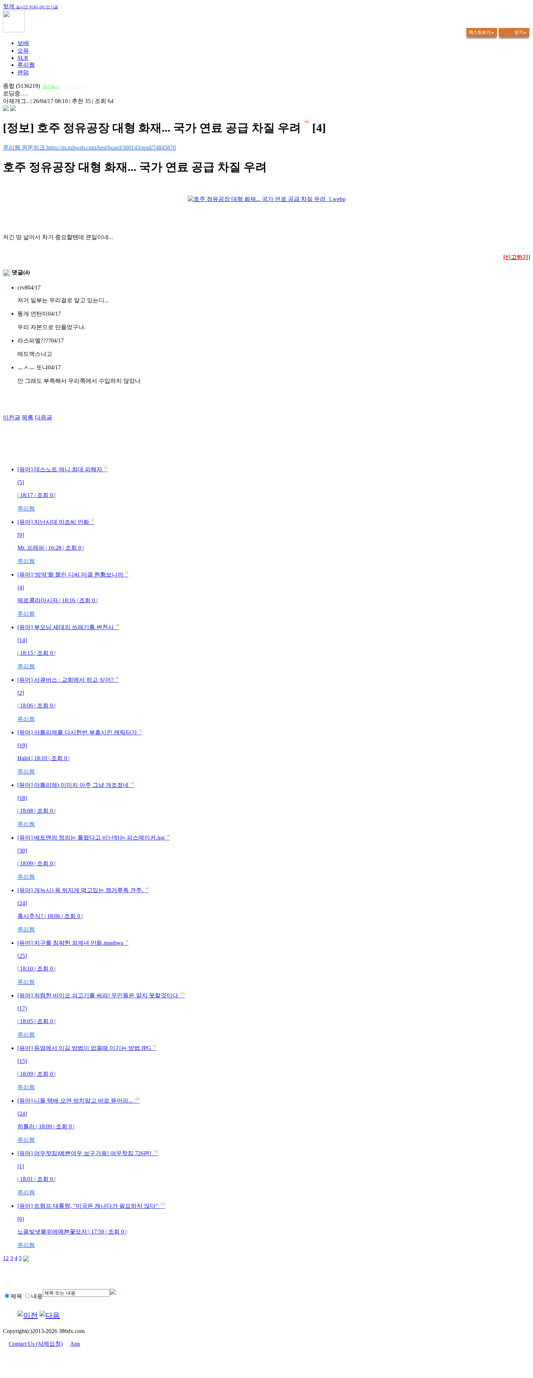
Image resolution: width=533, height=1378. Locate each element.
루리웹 (26, 65)
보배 (23, 43)
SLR (22, 58)
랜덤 (23, 72)
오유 (23, 51)
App (75, 1344)
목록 (27, 417)
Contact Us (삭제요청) (36, 1344)
